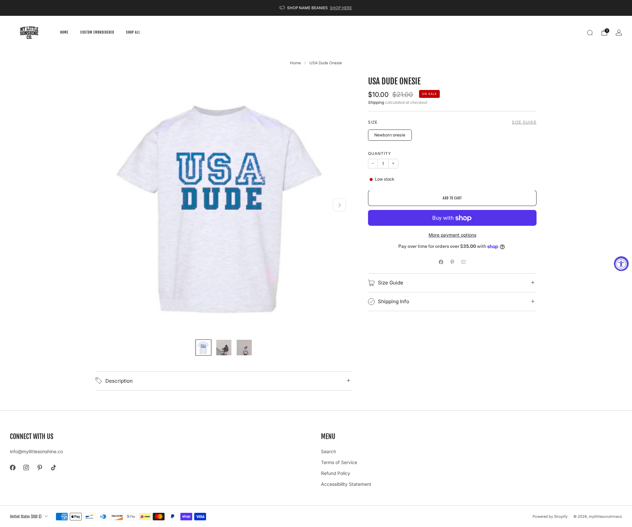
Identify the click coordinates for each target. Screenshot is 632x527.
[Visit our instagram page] (26, 467)
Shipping (376, 103)
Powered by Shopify (550, 516)
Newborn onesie (389, 135)
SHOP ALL (133, 32)
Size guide (524, 122)
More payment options (452, 235)
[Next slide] (339, 205)
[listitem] (316, 8)
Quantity (379, 154)
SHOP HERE (341, 8)
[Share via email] (463, 262)
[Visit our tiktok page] (53, 467)
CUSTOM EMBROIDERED (97, 32)
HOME (64, 32)
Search (328, 451)
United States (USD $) (25, 516)
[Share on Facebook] (440, 262)
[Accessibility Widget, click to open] (621, 263)
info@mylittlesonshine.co (36, 451)
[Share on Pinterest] (452, 262)
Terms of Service (339, 462)
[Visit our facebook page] (12, 467)
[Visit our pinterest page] (39, 467)
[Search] (590, 32)
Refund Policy (335, 473)
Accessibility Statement (346, 484)
